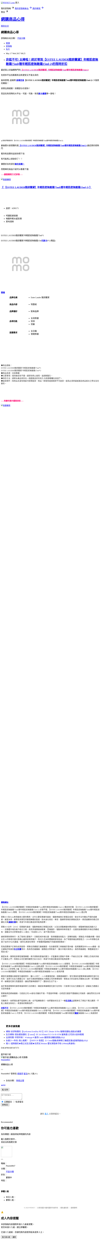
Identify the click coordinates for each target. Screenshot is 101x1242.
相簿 (8, 43)
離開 (14, 1237)
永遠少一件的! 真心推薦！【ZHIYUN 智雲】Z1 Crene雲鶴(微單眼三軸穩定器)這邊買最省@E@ (47, 1040)
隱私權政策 (64, 1208)
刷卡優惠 (42, 94)
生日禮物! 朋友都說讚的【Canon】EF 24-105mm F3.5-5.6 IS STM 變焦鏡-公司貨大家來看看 (45, 1034)
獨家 (76, 1013)
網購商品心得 (13, 19)
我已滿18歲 (6, 1237)
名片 (8, 49)
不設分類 (21, 38)
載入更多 (5, 1090)
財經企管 (20, 1081)
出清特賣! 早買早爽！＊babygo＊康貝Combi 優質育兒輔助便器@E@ (35, 1037)
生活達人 (69, 1001)
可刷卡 (44, 241)
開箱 (3, 292)
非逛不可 (4, 1008)
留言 (26, 1074)
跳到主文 (5, 26)
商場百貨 (20, 80)
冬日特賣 (17, 949)
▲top (3, 1085)
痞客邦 (20, 1074)
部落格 (9, 46)
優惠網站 (4, 902)
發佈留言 (5, 1105)
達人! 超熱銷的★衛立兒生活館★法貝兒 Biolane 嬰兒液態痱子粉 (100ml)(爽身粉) (40, 1043)
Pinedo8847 (5, 1060)
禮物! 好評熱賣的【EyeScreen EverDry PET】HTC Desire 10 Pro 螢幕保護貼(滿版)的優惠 (43, 1031)
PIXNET (32, 1208)
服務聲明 (74, 1208)
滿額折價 (12, 922)
